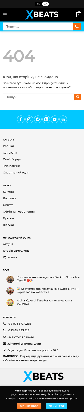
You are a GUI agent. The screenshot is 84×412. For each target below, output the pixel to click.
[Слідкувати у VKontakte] (63, 119)
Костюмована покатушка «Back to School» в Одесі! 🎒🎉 (48, 279)
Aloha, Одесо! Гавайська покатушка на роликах (44, 302)
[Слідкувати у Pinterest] (38, 119)
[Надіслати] (77, 26)
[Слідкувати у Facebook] (21, 119)
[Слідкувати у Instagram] (29, 119)
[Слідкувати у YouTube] (55, 119)
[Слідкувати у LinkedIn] (46, 119)
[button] (5, 14)
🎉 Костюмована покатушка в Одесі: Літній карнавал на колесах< (48, 290)
